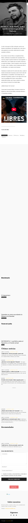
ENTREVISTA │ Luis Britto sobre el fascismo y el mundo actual (12, 342)
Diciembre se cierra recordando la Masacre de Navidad (11, 315)
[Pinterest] (14, 38)
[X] (11, 38)
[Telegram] (20, 38)
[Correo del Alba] (3, 33)
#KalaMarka (22, 135)
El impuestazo (5, 295)
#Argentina (10, 135)
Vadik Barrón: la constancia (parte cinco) (10, 419)
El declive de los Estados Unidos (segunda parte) (12, 379)
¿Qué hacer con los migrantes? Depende (10, 361)
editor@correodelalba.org (10, 508)
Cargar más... (14, 487)
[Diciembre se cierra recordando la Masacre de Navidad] (14, 306)
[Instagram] (13, 515)
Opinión (3, 360)
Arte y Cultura (5, 417)
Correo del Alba (10, 33)
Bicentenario (4, 297)
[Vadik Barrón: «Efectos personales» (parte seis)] (14, 436)
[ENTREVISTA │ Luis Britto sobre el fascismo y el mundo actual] (14, 333)
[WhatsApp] (17, 38)
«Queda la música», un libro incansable (10, 371)
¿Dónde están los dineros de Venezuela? (10, 410)
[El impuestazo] (14, 287)
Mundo (3, 344)
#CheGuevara (16, 135)
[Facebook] (8, 38)
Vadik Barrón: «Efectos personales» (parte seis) (12, 353)
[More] (24, 38)
